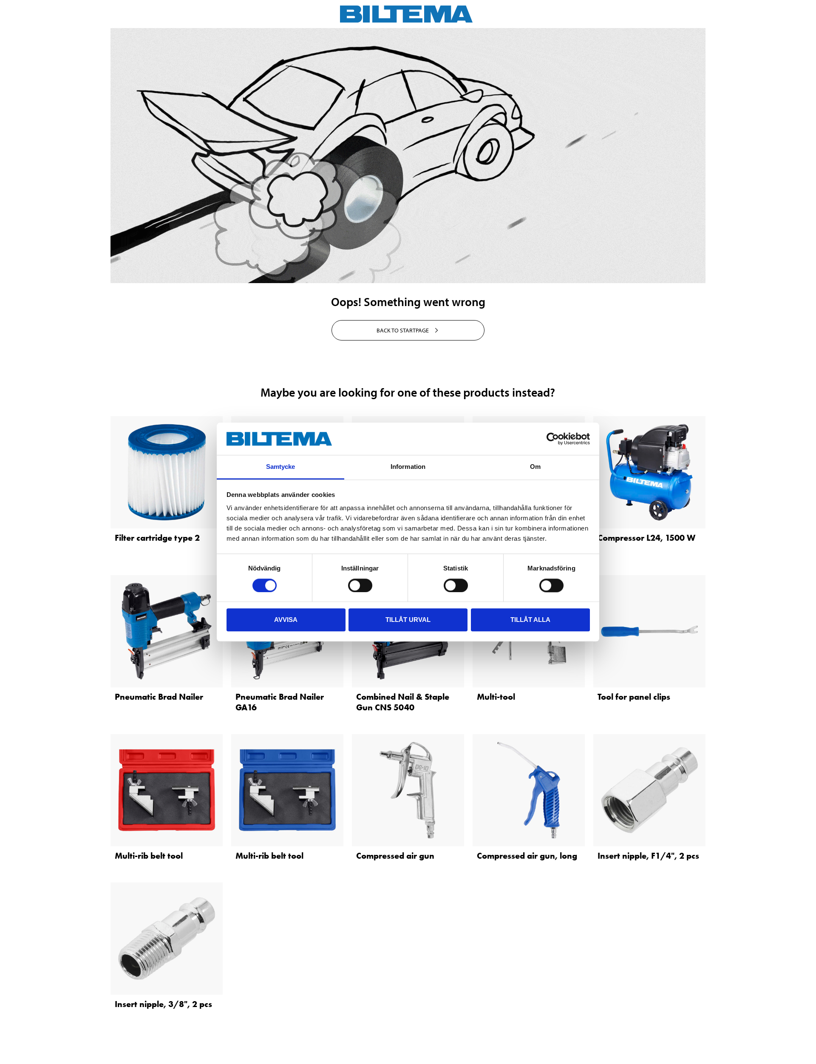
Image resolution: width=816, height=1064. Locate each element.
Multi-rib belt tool (149, 855)
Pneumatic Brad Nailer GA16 (279, 702)
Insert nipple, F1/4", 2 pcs (648, 855)
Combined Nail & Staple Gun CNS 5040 (402, 702)
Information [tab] (408, 467)
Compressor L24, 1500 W (646, 537)
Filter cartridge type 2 (157, 537)
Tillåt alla (530, 619)
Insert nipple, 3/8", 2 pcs (163, 1004)
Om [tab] (535, 467)
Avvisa (286, 619)
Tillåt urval (408, 619)
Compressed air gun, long (527, 855)
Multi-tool (496, 696)
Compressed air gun (395, 855)
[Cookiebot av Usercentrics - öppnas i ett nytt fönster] (553, 438)
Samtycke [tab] (280, 467)
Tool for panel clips (634, 696)
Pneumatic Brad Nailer (159, 696)
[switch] (360, 585)
